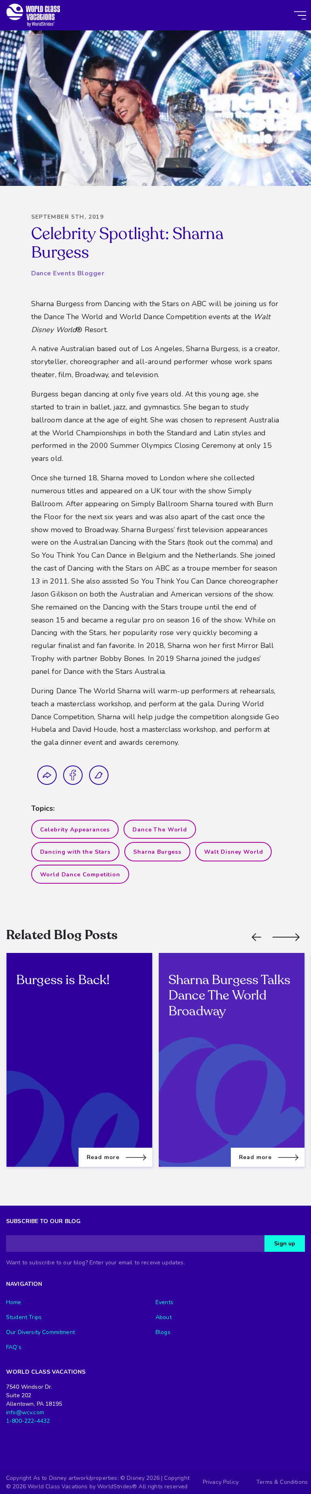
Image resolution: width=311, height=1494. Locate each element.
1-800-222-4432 (28, 1421)
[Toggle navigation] (300, 15)
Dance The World (159, 829)
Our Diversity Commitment (40, 1332)
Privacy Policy (221, 1482)
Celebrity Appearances (75, 829)
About (164, 1317)
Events (164, 1302)
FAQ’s (13, 1347)
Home (13, 1302)
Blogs (163, 1332)
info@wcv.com (25, 1412)
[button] (256, 937)
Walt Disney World (233, 852)
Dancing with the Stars (75, 852)
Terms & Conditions (282, 1482)
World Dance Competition (80, 874)
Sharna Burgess (157, 852)
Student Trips (24, 1317)
